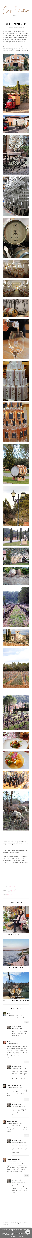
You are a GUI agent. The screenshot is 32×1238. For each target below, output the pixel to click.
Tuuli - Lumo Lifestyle (14, 1085)
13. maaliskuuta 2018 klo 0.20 (19, 1028)
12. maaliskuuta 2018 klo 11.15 (14, 1015)
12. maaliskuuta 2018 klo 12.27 (14, 1123)
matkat (9, 894)
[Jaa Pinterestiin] (14, 890)
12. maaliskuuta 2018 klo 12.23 (14, 1087)
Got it (21, 1236)
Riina (8, 1013)
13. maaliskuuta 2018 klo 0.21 (19, 1068)
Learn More (13, 1236)
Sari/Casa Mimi (16, 1026)
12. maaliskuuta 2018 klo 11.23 (14, 1043)
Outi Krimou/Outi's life (14, 1159)
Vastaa (26, 1022)
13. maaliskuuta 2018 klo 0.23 (19, 1142)
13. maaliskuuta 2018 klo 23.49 (19, 1182)
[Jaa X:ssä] (12, 890)
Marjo (9, 1041)
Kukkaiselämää (12, 1121)
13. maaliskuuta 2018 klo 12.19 (14, 1161)
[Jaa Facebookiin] (9, 890)
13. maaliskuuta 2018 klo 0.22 (19, 1106)
